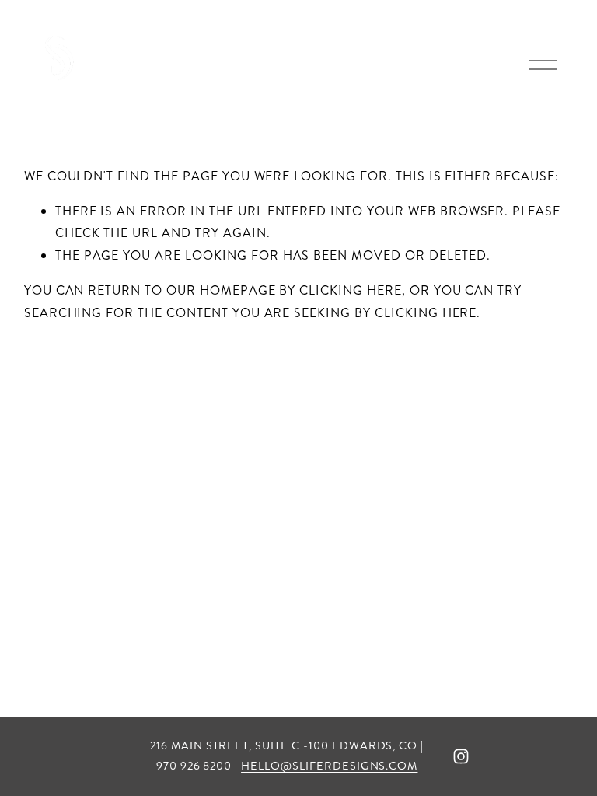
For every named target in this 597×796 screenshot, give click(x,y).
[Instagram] (461, 756)
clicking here (350, 290)
